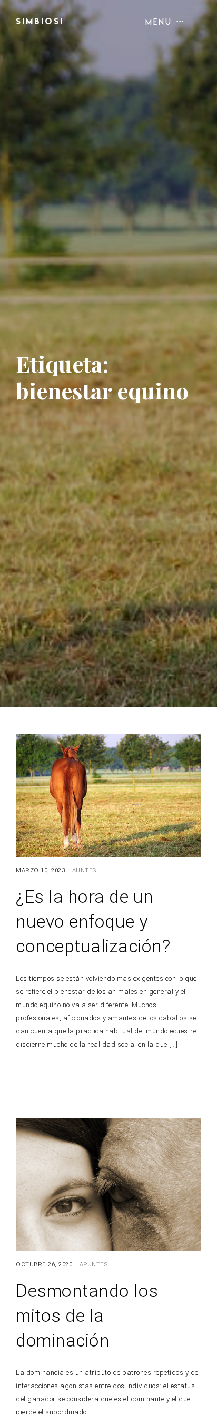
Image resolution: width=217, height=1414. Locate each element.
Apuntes (94, 1264)
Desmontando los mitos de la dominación (87, 1316)
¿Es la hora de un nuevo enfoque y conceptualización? (93, 921)
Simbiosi (40, 21)
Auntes (84, 870)
